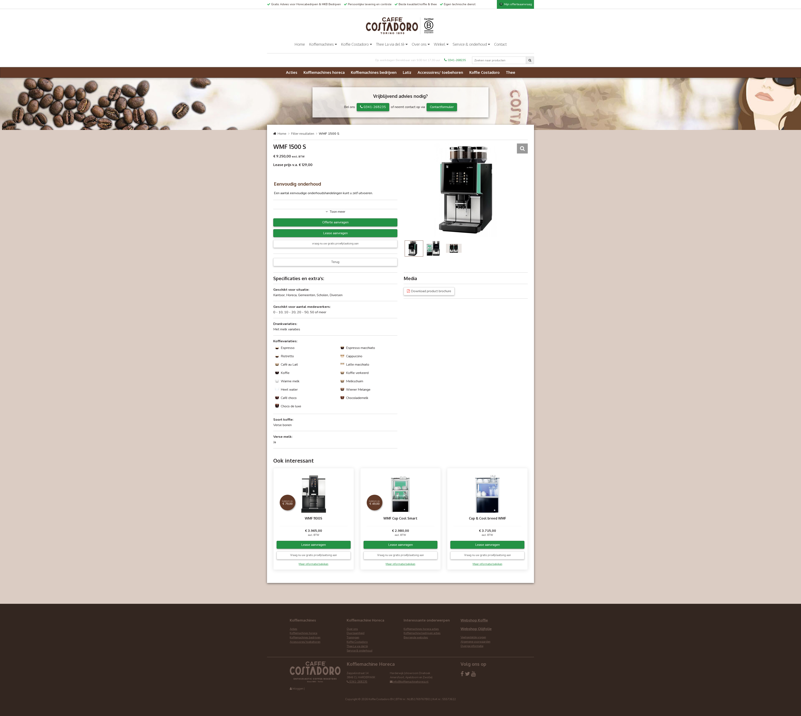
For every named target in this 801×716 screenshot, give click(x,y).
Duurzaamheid (355, 633)
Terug (335, 262)
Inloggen (297, 689)
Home (300, 44)
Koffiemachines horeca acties (421, 629)
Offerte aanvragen (335, 222)
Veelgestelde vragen (473, 637)
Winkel (439, 44)
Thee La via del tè (390, 44)
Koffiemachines (321, 44)
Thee (510, 72)
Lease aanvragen (335, 233)
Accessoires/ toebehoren (440, 72)
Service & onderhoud (470, 44)
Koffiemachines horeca (324, 72)
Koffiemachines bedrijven (374, 72)
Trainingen (353, 637)
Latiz (407, 72)
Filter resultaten (302, 133)
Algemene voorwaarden (475, 642)
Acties (291, 72)
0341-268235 (457, 60)
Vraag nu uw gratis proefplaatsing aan (313, 555)
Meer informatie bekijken (313, 564)
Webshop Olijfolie (476, 629)
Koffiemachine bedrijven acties (422, 633)
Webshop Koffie (474, 620)
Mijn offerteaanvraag (516, 4)
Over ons (419, 44)
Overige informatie (472, 646)
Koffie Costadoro (355, 44)
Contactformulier (442, 107)
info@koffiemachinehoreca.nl (410, 682)
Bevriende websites (416, 637)
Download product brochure (431, 291)
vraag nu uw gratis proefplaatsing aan (335, 243)
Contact (500, 44)
